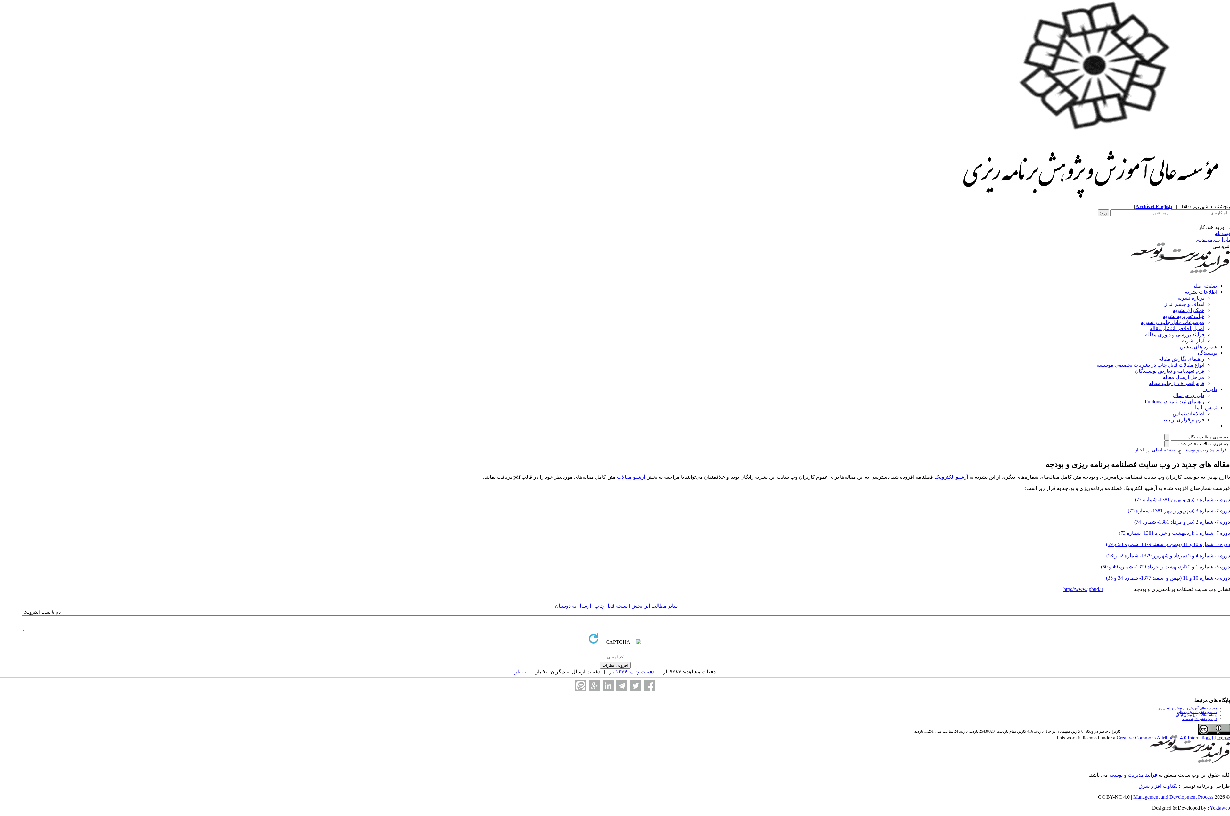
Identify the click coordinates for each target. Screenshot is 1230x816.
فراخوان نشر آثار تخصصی (1199, 719)
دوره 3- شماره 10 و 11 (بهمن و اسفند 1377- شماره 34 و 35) (1168, 578)
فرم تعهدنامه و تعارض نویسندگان (1169, 371)
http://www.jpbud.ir (1083, 589)
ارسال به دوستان (572, 605)
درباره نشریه (1190, 298)
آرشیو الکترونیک (951, 477)
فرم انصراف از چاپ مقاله (1176, 383)
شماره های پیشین (1198, 346)
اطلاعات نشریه (1201, 292)
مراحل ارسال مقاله (1183, 377)
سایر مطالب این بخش (654, 605)
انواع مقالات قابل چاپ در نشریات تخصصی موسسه (1150, 365)
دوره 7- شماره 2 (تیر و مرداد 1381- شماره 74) (1182, 522)
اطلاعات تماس (1188, 413)
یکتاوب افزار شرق (1158, 786)
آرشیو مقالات (631, 477)
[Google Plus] (594, 685)
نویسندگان (1206, 352)
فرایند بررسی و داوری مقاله (1174, 334)
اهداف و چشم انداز (1184, 304)
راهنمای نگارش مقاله (1181, 359)
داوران (1210, 389)
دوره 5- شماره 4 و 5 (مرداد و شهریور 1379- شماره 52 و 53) (1168, 555)
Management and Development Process (1173, 797)
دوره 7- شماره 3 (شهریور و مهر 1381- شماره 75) (1179, 510)
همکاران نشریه (1188, 310)
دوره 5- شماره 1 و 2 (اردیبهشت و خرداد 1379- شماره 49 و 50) (1165, 566)
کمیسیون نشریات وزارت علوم (1197, 712)
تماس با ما (1206, 407)
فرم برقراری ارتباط (1183, 419)
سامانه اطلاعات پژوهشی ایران (1196, 715)
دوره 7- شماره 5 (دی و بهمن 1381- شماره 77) (1182, 499)
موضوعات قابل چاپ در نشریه (1172, 322)
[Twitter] (635, 685)
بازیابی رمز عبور (1212, 239)
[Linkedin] (608, 685)
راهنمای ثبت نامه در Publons (1174, 401)
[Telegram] (621, 685)
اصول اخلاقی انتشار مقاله (1177, 328)
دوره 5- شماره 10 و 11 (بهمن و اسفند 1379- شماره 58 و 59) (1168, 544)
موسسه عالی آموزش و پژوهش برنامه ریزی (1187, 708)
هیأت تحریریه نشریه (1183, 316)
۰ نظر (520, 671)
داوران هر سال (1188, 395)
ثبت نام (1222, 233)
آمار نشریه (1193, 340)
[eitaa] (580, 685)
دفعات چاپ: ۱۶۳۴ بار (631, 671)
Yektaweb (1220, 808)
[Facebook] (649, 685)
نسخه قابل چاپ (610, 605)
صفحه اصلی (1204, 286)
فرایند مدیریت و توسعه (1133, 775)
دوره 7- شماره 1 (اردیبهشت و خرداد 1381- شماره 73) (1174, 533)
